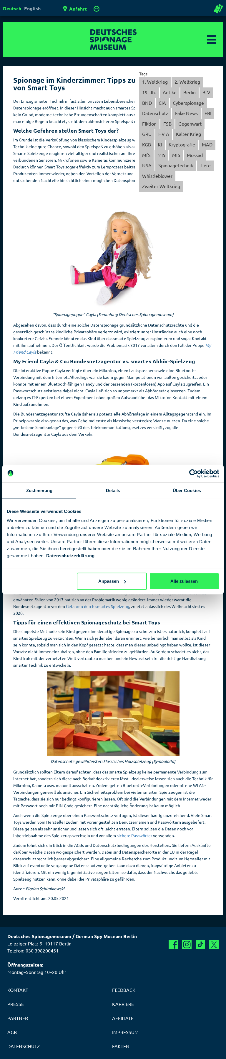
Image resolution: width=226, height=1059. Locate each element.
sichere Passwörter (134, 835)
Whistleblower (157, 176)
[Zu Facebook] (173, 944)
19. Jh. (149, 92)
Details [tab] (113, 490)
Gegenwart (190, 123)
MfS (146, 155)
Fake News (186, 113)
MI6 (176, 155)
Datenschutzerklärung (70, 555)
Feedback (123, 990)
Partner (17, 1018)
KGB (146, 144)
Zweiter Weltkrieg (161, 186)
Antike (170, 92)
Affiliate (123, 1018)
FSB (167, 123)
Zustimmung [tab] (39, 490)
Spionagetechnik (175, 165)
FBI (208, 113)
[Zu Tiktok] (200, 944)
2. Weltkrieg (187, 82)
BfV (206, 92)
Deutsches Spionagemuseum (113, 39)
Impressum (125, 1032)
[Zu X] (214, 944)
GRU (147, 134)
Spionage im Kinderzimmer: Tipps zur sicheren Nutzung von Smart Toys (106, 83)
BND (147, 103)
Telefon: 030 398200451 (33, 950)
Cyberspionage (188, 103)
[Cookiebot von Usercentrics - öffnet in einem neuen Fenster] (193, 473)
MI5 (161, 155)
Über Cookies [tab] (187, 490)
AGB (12, 1032)
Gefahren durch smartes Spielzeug (97, 606)
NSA (147, 165)
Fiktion (149, 123)
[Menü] (211, 39)
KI (160, 144)
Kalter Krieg (188, 134)
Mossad (195, 155)
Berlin (189, 92)
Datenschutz (155, 113)
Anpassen (108, 581)
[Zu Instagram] (187, 944)
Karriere (123, 1004)
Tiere (205, 165)
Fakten (120, 1046)
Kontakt (17, 990)
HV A (163, 134)
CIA (162, 103)
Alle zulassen (184, 581)
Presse (15, 1004)
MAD (207, 144)
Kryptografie (182, 144)
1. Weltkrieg (155, 82)
